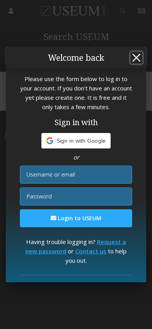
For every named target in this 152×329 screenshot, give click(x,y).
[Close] (136, 58)
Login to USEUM (78, 218)
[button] (76, 141)
